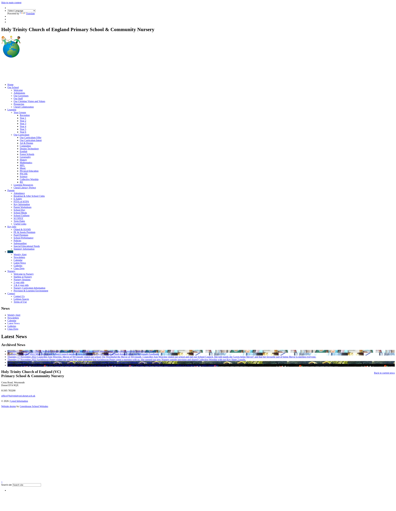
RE (21, 182)
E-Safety (18, 198)
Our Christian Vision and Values (29, 101)
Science (23, 176)
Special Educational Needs (27, 246)
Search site (6, 484)
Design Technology (29, 148)
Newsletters (19, 257)
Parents (11, 190)
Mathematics (26, 162)
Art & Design (26, 143)
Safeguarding (20, 243)
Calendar (18, 260)
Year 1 (23, 118)
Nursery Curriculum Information (29, 288)
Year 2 (23, 120)
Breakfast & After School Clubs (29, 196)
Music (23, 168)
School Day (19, 210)
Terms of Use (20, 302)
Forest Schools (27, 154)
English (23, 151)
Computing (25, 146)
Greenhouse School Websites (34, 406)
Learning (11, 109)
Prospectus (19, 104)
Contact (11, 293)
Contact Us (19, 296)
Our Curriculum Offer (30, 137)
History (23, 159)
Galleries (18, 265)
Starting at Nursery (23, 276)
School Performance (23, 237)
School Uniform (21, 215)
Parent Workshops (22, 207)
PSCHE (24, 173)
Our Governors (21, 95)
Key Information (22, 204)
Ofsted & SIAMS (22, 229)
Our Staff (18, 98)
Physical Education (29, 171)
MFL (22, 165)
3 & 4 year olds (21, 285)
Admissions (19, 93)
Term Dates (19, 221)
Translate (30, 13)
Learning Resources (23, 185)
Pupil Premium (21, 235)
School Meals (20, 212)
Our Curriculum (21, 134)
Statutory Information (24, 249)
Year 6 (23, 132)
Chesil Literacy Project (25, 187)
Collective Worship (29, 179)
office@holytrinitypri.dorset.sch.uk (18, 395)
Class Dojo (19, 268)
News (10, 251)
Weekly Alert (20, 254)
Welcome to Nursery (24, 274)
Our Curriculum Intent (31, 140)
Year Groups (20, 112)
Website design (8, 406)
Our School (13, 87)
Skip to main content (11, 2)
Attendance (19, 193)
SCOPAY (18, 218)
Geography (25, 157)
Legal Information (19, 401)
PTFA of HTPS (21, 201)
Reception (25, 115)
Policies (17, 240)
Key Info (11, 226)
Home (10, 84)
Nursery (11, 271)
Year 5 (23, 129)
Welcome (18, 90)
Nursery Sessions (22, 279)
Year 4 (23, 126)
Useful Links (20, 224)
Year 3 (23, 123)
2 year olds (19, 282)
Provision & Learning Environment (31, 290)
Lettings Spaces (21, 299)
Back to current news (384, 373)
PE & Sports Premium (24, 232)
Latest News (20, 263)
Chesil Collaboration (24, 107)
